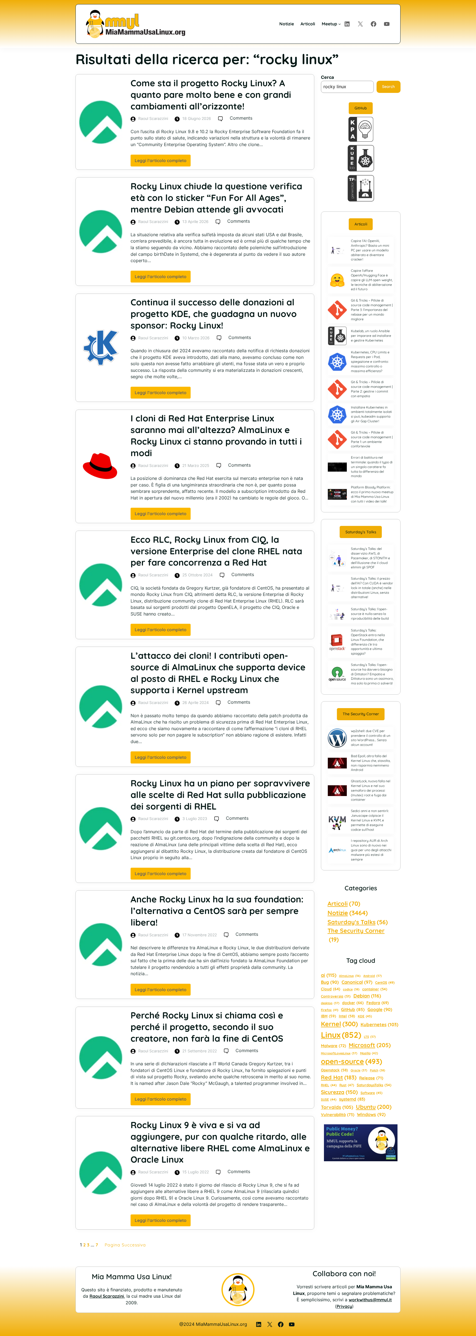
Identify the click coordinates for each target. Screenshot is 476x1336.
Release (371, 1077)
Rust (346, 1085)
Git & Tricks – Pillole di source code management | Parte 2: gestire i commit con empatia (372, 389)
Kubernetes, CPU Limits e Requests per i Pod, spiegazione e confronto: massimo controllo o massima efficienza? (370, 361)
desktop (330, 1003)
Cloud (330, 988)
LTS (370, 1037)
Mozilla (369, 1053)
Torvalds (337, 1107)
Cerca (327, 77)
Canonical (357, 982)
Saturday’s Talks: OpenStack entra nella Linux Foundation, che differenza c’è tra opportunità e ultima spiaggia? (368, 641)
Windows (371, 1114)
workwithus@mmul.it (370, 1299)
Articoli (361, 224)
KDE (365, 1016)
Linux (341, 1035)
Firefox (329, 1010)
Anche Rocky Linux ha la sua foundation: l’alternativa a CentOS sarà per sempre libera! (217, 911)
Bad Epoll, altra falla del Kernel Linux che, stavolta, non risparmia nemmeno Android (370, 763)
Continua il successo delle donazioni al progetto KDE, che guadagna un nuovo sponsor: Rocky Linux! (214, 314)
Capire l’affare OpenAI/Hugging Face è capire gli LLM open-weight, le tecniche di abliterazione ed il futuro (372, 279)
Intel (347, 1016)
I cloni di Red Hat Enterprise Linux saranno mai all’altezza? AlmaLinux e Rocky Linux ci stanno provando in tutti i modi (216, 435)
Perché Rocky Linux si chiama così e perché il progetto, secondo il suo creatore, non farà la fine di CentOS (207, 1027)
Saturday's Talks (358, 922)
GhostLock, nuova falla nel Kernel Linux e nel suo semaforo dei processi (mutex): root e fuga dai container (370, 790)
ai (328, 975)
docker (353, 1002)
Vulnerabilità (337, 1114)
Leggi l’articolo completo (163, 162)
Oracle (359, 1070)
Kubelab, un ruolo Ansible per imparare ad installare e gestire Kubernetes (371, 335)
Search (388, 86)
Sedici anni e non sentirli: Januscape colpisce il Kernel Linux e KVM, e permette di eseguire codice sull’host (370, 820)
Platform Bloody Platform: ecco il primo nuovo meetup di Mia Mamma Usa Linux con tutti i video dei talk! (372, 494)
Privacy (344, 1306)
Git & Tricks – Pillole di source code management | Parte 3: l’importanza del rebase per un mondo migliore (372, 309)
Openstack (334, 1070)
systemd (352, 1099)
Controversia (336, 996)
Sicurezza (339, 1092)
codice (351, 989)
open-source (351, 1061)
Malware (333, 1045)
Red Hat (338, 1077)
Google (379, 1009)
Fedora (377, 1002)
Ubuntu (373, 1106)
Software (371, 1093)
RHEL (329, 1085)
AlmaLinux (350, 976)
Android (372, 976)
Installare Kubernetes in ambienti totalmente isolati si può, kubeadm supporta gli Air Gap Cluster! (371, 414)
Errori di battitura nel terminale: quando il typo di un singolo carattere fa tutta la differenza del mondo (372, 466)
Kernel (339, 1024)
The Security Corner (361, 713)
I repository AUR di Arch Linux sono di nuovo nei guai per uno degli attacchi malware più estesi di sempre (371, 849)
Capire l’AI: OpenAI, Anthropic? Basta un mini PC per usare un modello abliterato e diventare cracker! (370, 250)
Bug (330, 982)
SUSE (328, 1099)
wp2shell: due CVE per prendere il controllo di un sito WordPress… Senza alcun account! (370, 738)
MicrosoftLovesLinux (339, 1053)
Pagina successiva (125, 1245)
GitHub (361, 108)
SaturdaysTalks (374, 1085)
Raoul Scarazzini (107, 1296)
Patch (377, 1070)
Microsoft (370, 1045)
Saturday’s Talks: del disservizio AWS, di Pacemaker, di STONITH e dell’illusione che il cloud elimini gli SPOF (370, 558)
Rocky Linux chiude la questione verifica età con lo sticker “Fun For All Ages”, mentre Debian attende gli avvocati (216, 198)
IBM (328, 1016)
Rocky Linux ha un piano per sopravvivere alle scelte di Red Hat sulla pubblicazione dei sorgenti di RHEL (220, 795)
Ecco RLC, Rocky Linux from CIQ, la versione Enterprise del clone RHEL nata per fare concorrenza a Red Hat (216, 551)
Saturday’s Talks (360, 531)
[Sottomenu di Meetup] (339, 24)
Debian (367, 996)
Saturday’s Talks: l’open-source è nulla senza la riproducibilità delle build (370, 613)
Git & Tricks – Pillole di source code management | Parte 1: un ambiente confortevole (372, 439)
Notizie (348, 913)
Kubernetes (379, 1024)
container (374, 989)
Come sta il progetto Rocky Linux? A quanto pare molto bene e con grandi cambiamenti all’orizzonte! (211, 94)
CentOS (384, 982)
